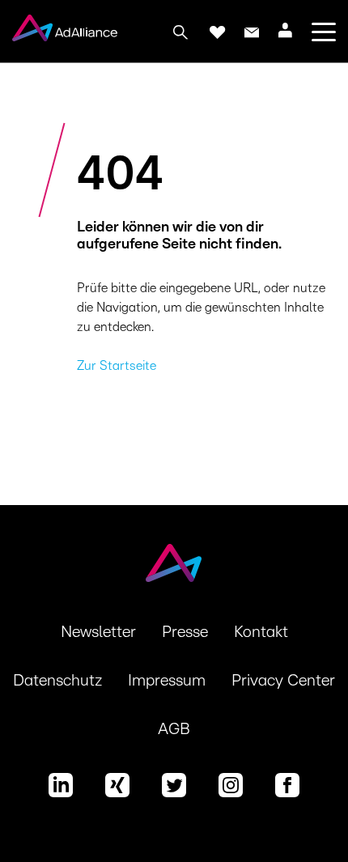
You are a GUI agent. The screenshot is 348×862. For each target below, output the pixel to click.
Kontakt (261, 632)
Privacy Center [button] (283, 681)
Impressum (167, 681)
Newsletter (98, 632)
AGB (174, 729)
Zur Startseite (116, 365)
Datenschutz (57, 681)
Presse (185, 632)
